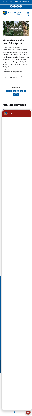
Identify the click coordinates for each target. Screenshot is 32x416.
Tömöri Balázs (6, 76)
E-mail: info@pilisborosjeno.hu (17, 3)
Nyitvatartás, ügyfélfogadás (22, 1)
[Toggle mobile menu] (28, 13)
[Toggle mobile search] (28, 15)
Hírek (23, 76)
